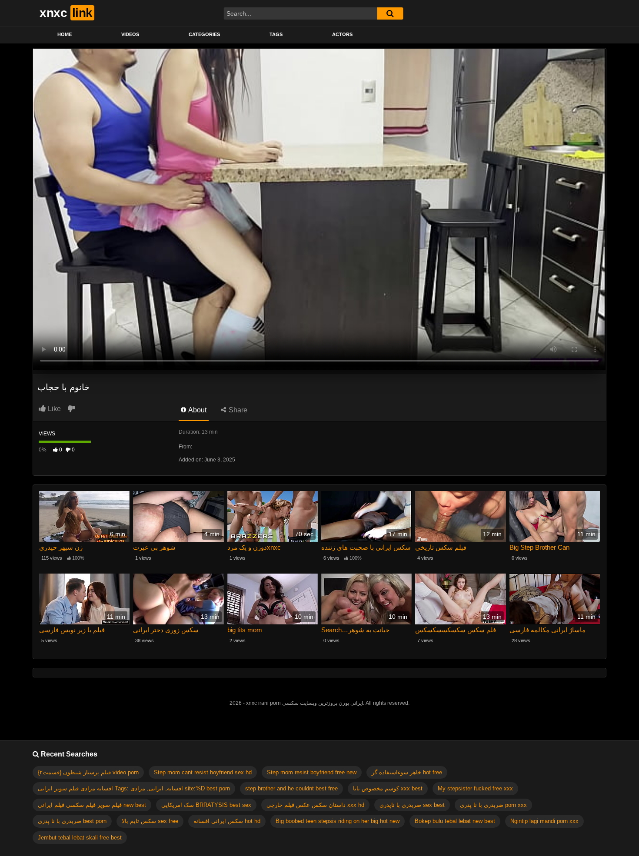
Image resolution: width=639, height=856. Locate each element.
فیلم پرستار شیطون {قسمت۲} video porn (88, 772)
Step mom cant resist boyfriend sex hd (203, 772)
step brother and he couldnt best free (291, 788)
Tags (276, 34)
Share (237, 410)
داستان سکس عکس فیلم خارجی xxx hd (315, 805)
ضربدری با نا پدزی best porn (72, 821)
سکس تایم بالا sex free (150, 821)
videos (130, 34)
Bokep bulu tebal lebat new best (455, 821)
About (196, 410)
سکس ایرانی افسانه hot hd (226, 821)
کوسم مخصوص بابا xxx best (388, 788)
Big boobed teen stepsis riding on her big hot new (337, 821)
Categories (204, 34)
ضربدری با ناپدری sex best (412, 805)
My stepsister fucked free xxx (475, 788)
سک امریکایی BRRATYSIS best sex (206, 805)
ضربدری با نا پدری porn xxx (493, 805)
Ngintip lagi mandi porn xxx (544, 821)
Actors (342, 34)
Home (64, 34)
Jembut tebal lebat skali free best (80, 837)
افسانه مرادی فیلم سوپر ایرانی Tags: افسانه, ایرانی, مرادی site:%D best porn (134, 788)
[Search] (390, 13)
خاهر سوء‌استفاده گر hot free (407, 772)
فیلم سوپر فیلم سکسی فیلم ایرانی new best (92, 805)
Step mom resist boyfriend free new (311, 772)
